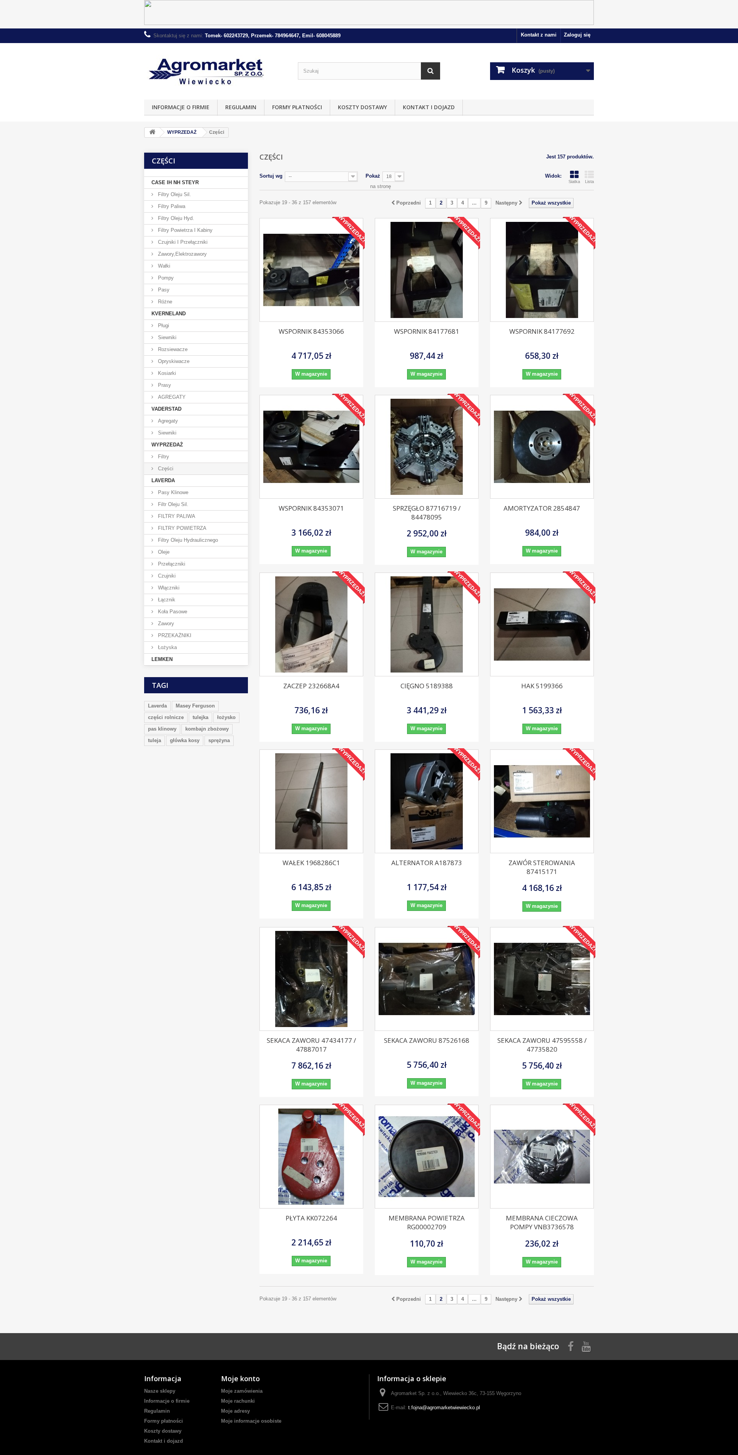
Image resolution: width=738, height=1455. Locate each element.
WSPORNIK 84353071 (311, 508)
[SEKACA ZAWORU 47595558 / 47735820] (542, 979)
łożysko (226, 717)
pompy (165, 278)
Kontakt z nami (539, 35)
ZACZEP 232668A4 (311, 685)
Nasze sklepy (159, 1391)
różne (164, 302)
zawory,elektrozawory (181, 254)
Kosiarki (166, 373)
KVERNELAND (168, 313)
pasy (163, 290)
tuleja (154, 740)
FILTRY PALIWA (175, 516)
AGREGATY (171, 397)
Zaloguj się (577, 35)
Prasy (163, 385)
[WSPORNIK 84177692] (542, 270)
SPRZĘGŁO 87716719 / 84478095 (426, 512)
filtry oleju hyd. (175, 218)
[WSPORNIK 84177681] (427, 270)
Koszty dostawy (362, 107)
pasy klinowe (172, 492)
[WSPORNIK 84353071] (311, 447)
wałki (163, 266)
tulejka (200, 717)
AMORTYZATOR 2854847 (542, 508)
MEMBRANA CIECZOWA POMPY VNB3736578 (542, 1222)
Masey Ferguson (195, 706)
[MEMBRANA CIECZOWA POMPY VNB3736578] (542, 1157)
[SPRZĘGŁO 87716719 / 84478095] (427, 447)
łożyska (166, 647)
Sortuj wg (271, 176)
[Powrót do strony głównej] (152, 132)
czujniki (166, 576)
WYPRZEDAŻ (167, 445)
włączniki (168, 588)
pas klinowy (162, 729)
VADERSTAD (166, 409)
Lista (589, 181)
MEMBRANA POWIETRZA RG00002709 (427, 1222)
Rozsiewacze (172, 349)
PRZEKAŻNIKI (173, 635)
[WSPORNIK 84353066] (311, 270)
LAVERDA (163, 480)
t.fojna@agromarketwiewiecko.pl (444, 1407)
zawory (165, 623)
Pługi (162, 325)
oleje (163, 552)
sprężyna (219, 740)
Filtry (162, 456)
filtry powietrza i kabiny (184, 230)
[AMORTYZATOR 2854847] (542, 447)
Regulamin (240, 107)
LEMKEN (162, 659)
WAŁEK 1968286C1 (311, 862)
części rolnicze (166, 717)
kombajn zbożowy (207, 729)
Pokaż (373, 176)
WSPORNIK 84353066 (311, 331)
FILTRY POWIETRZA (181, 528)
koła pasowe (171, 611)
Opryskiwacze (172, 361)
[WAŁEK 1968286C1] (311, 801)
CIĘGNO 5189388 (427, 685)
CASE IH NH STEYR (175, 182)
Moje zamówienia (242, 1391)
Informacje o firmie (180, 107)
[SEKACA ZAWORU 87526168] (427, 979)
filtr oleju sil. (172, 504)
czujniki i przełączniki (182, 242)
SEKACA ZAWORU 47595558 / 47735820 (542, 1045)
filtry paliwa (170, 206)
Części (164, 468)
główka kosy (184, 740)
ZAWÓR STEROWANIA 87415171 (542, 867)
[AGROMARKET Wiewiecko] (215, 69)
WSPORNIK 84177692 (542, 331)
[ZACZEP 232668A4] (311, 624)
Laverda (157, 706)
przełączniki (170, 564)
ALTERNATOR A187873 (426, 862)
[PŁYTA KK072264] (311, 1157)
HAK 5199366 (542, 685)
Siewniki (166, 337)
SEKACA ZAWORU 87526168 (426, 1040)
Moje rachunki (238, 1401)
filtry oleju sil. (173, 194)
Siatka (574, 181)
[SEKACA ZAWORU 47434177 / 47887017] (311, 979)
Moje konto (240, 1378)
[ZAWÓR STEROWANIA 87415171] (542, 801)
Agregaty (167, 421)
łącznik (165, 600)
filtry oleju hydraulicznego (187, 540)
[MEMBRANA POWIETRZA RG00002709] (427, 1157)
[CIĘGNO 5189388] (427, 624)
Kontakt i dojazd (429, 107)
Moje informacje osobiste (251, 1421)
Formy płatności (297, 107)
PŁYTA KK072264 (311, 1218)
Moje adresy (235, 1411)
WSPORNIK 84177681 (426, 331)
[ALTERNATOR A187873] (427, 801)
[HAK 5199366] (542, 624)
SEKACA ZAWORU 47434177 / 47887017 (311, 1045)
